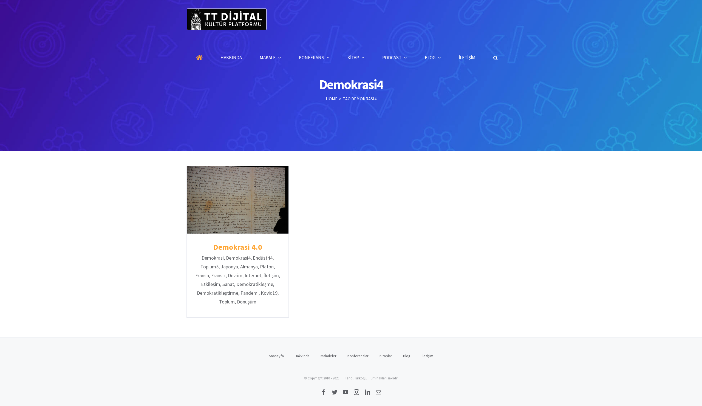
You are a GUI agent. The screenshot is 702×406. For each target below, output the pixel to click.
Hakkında (302, 355)
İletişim (427, 355)
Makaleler (328, 355)
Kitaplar (386, 355)
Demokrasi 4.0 (237, 200)
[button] (495, 57)
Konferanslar (358, 355)
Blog (407, 355)
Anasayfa (276, 355)
